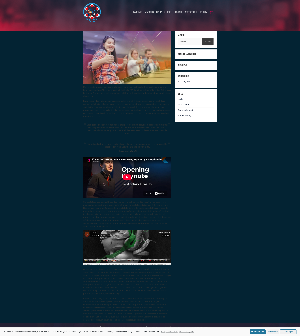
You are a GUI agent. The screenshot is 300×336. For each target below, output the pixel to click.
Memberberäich (191, 12)
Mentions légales (186, 332)
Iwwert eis (149, 12)
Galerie (167, 12)
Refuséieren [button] (273, 332)
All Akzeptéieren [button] (257, 332)
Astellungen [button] (288, 332)
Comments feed (185, 110)
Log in (180, 99)
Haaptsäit (137, 12)
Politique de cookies (169, 332)
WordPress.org (184, 115)
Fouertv (203, 12)
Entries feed (183, 104)
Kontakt (178, 12)
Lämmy (159, 12)
